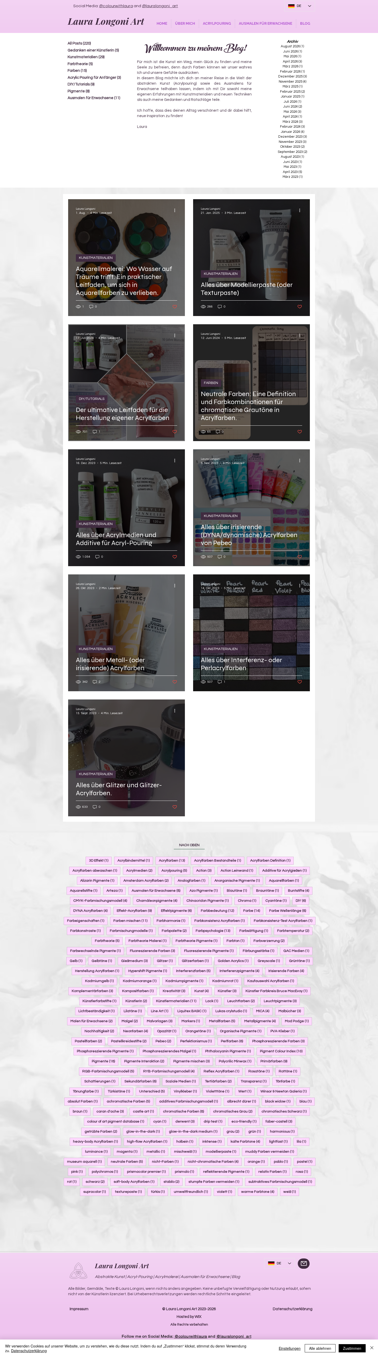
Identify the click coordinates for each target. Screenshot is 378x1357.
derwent (186, 1121)
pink (78, 1172)
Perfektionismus (197, 1041)
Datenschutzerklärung (292, 1309)
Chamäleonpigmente (158, 901)
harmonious (284, 1131)
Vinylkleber (187, 1091)
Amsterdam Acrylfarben (147, 880)
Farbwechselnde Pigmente (97, 951)
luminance (98, 1151)
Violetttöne (219, 1091)
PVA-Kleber (284, 1031)
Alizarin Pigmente (99, 880)
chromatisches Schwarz (286, 1111)
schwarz (97, 1182)
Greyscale (270, 961)
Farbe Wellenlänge (289, 911)
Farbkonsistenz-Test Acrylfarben (285, 921)
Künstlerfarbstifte (101, 1001)
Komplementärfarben (94, 991)
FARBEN (211, 383)
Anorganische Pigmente (238, 880)
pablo (282, 1161)
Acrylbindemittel (135, 860)
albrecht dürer (243, 1101)
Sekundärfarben (142, 1081)
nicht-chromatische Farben (215, 1161)
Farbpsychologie (214, 931)
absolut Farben (84, 1101)
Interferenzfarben (195, 971)
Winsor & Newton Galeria (285, 1091)
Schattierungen (101, 1081)
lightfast (280, 1141)
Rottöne (289, 1071)
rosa (303, 1172)
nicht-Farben (167, 1161)
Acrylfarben (173, 860)
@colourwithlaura (116, 6)
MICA (264, 1011)
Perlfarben (233, 1041)
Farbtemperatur (294, 931)
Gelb (78, 961)
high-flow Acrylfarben (148, 1141)
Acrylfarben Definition (272, 860)
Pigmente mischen (193, 1061)
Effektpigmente (178, 911)
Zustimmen (352, 1348)
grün (256, 1131)
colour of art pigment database (117, 1121)
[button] (185, 23)
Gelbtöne (103, 961)
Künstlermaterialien (178, 1001)
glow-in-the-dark (144, 1131)
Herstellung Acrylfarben (98, 971)
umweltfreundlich (192, 1192)
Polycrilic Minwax (237, 1061)
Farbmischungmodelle (133, 931)
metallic (157, 1151)
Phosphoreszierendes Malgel (171, 1051)
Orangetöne (199, 1031)
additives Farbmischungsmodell (190, 1101)
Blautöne (238, 890)
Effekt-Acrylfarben (136, 911)
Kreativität (175, 991)
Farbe (253, 911)
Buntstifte (300, 890)
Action (205, 870)
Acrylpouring (175, 870)
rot (73, 1182)
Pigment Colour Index (283, 1051)
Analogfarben (193, 880)
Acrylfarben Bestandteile (219, 860)
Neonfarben (137, 1031)
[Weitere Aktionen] (176, 210)
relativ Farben (274, 1172)
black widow (279, 1101)
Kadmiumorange (141, 981)
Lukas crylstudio (232, 1011)
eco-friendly (245, 1121)
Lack (213, 1001)
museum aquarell (86, 1161)
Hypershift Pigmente (149, 971)
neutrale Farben (128, 1161)
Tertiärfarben (220, 1081)
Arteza (116, 890)
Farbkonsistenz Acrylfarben (221, 921)
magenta (129, 1151)
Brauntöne (269, 890)
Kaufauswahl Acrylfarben (272, 981)
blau (307, 1101)
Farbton (237, 941)
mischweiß (187, 1151)
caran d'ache (111, 1111)
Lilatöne (134, 1011)
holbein (186, 1141)
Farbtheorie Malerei (149, 941)
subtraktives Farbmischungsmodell (281, 1182)
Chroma (248, 901)
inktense (213, 1141)
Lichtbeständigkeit (98, 1011)
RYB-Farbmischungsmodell (170, 1071)
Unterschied (153, 1091)
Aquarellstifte (85, 890)
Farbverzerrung (271, 941)
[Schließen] (372, 1348)
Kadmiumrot (226, 981)
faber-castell (280, 1121)
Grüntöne (301, 961)
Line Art (161, 1011)
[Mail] (304, 1263)
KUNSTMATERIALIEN (96, 258)
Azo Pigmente (205, 890)
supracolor (96, 1192)
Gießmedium (136, 961)
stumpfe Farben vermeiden (215, 1182)
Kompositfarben (139, 991)
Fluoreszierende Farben (154, 951)
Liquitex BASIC (193, 1011)
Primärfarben (275, 1061)
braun (82, 1111)
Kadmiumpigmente (186, 981)
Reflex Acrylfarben (223, 1071)
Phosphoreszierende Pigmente (107, 1051)
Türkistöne (120, 1091)
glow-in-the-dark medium (195, 1131)
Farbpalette (176, 931)
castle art (145, 1111)
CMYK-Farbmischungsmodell (101, 901)
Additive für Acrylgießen (286, 870)
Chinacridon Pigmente (209, 901)
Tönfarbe (287, 1081)
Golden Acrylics (235, 961)
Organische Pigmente (242, 1031)
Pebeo (165, 1041)
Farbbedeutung (219, 911)
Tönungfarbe (87, 1091)
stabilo (173, 1182)
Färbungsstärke (260, 951)
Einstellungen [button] (290, 1348)
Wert (246, 1091)
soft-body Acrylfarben (136, 1182)
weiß (291, 1192)
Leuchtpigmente (282, 1001)
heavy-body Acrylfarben (97, 1141)
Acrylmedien (141, 870)
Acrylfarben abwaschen (96, 870)
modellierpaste (222, 1151)
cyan (161, 1121)
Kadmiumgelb (101, 981)
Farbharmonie (172, 921)
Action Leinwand (238, 870)
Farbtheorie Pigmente (198, 941)
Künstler (229, 991)
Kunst (203, 991)
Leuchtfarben (242, 1001)
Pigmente (105, 1061)
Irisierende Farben (287, 971)
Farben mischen (132, 921)
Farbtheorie (109, 941)
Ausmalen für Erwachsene (158, 890)
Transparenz (255, 1081)
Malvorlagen (161, 1021)
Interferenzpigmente (241, 971)
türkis (159, 1192)
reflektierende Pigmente (228, 1172)
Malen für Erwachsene (93, 1021)
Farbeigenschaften (87, 921)
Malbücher (291, 1011)
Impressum (79, 1309)
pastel (306, 1161)
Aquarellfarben (285, 880)
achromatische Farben (130, 1101)
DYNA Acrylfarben (92, 911)
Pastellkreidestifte (130, 1041)
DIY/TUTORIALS (91, 399)
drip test (215, 1121)
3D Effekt (100, 860)
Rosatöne (260, 1071)
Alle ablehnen (320, 1348)
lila (303, 1141)
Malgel (131, 1021)
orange (258, 1161)
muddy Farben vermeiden (271, 1151)
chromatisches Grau (234, 1111)
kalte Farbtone (247, 1141)
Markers (192, 1021)
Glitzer (166, 961)
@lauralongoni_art (160, 6)
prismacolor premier (148, 1172)
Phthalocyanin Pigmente (229, 1051)
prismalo (186, 1172)
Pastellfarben (90, 1041)
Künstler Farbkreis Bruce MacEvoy (278, 991)
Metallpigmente (261, 1021)
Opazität (168, 1031)
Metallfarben (223, 1021)
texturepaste (130, 1192)
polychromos (106, 1172)
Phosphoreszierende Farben (280, 1041)
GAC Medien (297, 951)
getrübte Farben (102, 1131)
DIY (302, 901)
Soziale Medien (182, 1081)
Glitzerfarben (197, 961)
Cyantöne (277, 901)
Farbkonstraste (87, 931)
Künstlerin (137, 1001)
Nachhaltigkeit (101, 1031)
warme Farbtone (259, 1192)
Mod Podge (298, 1021)
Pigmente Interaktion (145, 1061)
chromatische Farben (185, 1111)
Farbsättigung (255, 931)
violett (226, 1192)
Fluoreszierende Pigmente (210, 951)
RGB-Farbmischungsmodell (109, 1071)
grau (234, 1131)
